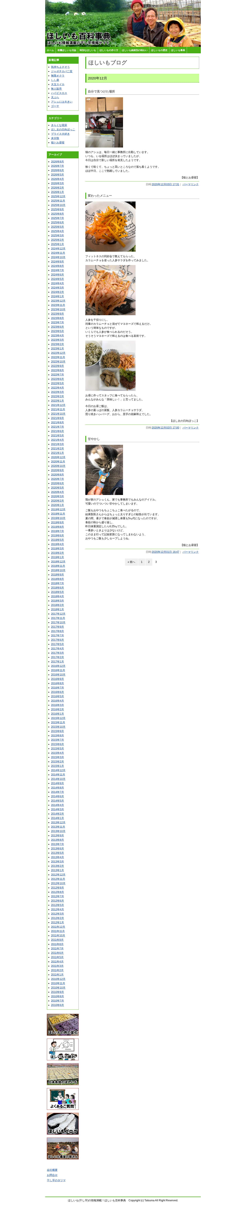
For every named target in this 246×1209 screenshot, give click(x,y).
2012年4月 (57, 909)
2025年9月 (57, 209)
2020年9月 (57, 470)
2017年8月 (57, 631)
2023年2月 (57, 344)
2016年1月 (57, 713)
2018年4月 (57, 596)
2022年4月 (57, 387)
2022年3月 (57, 392)
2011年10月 (58, 935)
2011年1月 (57, 974)
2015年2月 (57, 761)
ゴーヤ (55, 106)
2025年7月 (57, 218)
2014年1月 (57, 818)
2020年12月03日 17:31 (165, 184)
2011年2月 (57, 970)
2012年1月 (57, 922)
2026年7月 (57, 166)
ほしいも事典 (178, 50)
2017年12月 (58, 613)
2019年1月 (57, 557)
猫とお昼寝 (57, 142)
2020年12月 (58, 457)
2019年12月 (58, 509)
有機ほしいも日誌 (66, 50)
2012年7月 (57, 896)
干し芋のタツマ (56, 1180)
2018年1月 (57, 609)
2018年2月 (57, 605)
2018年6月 (57, 587)
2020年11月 (58, 461)
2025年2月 (57, 239)
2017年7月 (57, 635)
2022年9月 (57, 366)
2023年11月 (58, 305)
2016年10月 (58, 674)
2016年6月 (57, 692)
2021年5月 (57, 435)
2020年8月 (57, 474)
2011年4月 (57, 961)
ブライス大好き (60, 133)
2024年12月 (58, 248)
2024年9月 (57, 261)
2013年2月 (57, 866)
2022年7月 (57, 374)
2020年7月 (57, 479)
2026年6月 (57, 170)
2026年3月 (57, 183)
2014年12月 (58, 770)
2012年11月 (58, 879)
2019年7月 (57, 531)
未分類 (55, 138)
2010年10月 (58, 987)
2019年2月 (57, 552)
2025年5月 (57, 226)
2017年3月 (57, 652)
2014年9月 (57, 783)
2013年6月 (57, 848)
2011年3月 (57, 966)
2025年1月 (57, 244)
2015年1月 (57, 766)
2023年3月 (57, 339)
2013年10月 (58, 831)
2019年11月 (58, 513)
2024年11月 (58, 252)
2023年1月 (57, 348)
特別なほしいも (88, 50)
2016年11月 (58, 670)
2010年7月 (57, 1000)
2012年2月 (57, 918)
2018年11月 (58, 566)
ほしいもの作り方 (109, 50)
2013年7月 (57, 844)
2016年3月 (57, 705)
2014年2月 (57, 813)
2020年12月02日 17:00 (165, 427)
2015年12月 (58, 718)
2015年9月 (57, 731)
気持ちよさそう (60, 67)
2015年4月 (57, 752)
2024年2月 (57, 292)
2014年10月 (58, 779)
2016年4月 (57, 700)
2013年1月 (57, 870)
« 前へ (131, 562)
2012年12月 (58, 874)
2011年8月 (57, 944)
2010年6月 (57, 1005)
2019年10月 (58, 518)
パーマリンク (191, 184)
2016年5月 (57, 696)
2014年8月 (57, 787)
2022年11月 (58, 357)
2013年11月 (58, 826)
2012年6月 (57, 900)
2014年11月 (58, 774)
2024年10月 (58, 257)
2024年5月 (57, 279)
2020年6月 (57, 483)
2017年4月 (57, 648)
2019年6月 (57, 535)
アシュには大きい (61, 101)
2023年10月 (58, 309)
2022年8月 (57, 370)
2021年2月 (57, 448)
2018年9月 (57, 574)
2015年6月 (57, 744)
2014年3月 (57, 809)
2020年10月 (58, 466)
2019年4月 (57, 544)
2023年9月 (57, 313)
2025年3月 (57, 235)
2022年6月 (57, 379)
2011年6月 (57, 952)
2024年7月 (57, 270)
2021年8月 (57, 422)
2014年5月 (57, 800)
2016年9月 (57, 679)
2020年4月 (57, 492)
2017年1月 (57, 661)
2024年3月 (57, 287)
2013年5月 (57, 852)
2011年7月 (57, 948)
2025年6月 (57, 222)
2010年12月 (58, 979)
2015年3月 (57, 757)
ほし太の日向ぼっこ (63, 129)
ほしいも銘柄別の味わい (135, 50)
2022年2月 (57, 396)
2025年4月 (57, 231)
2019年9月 (57, 522)
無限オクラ (57, 75)
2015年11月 (58, 722)
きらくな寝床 (59, 125)
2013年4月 (57, 857)
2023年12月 (58, 300)
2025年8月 (57, 213)
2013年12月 (58, 822)
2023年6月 (57, 326)
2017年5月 (57, 644)
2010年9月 (57, 992)
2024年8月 (57, 266)
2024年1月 (57, 296)
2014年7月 (57, 792)
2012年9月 (57, 887)
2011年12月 (58, 926)
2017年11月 (58, 618)
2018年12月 (58, 561)
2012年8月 (57, 892)
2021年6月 (57, 431)
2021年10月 (58, 413)
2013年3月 (57, 861)
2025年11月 (58, 200)
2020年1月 (57, 505)
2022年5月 (57, 383)
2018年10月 (58, 570)
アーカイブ (55, 154)
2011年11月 (58, 931)
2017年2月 (57, 657)
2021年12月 (58, 405)
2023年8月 (57, 318)
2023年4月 (57, 335)
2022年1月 (57, 400)
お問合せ (52, 1175)
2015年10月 (58, 726)
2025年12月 (58, 196)
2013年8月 (57, 839)
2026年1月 (57, 192)
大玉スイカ (57, 84)
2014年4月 (57, 805)
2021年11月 (58, 409)
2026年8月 (57, 161)
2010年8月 (57, 996)
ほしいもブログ (107, 63)
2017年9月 (57, 626)
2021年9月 (57, 418)
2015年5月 (57, 748)
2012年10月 (58, 883)
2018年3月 (57, 600)
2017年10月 (58, 622)
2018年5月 (57, 592)
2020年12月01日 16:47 (165, 551)
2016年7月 (57, 687)
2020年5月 (57, 487)
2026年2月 (57, 187)
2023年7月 (57, 322)
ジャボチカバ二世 (61, 71)
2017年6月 (57, 639)
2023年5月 (57, 331)
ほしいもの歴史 (159, 50)
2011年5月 (57, 957)
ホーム (50, 50)
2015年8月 (57, 735)
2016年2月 (57, 709)
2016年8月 (57, 683)
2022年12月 (58, 352)
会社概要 (52, 1170)
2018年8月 (57, 579)
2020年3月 (57, 496)
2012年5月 (57, 905)
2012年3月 (57, 913)
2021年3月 (57, 444)
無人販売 (56, 88)
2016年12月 (58, 666)
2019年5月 (57, 539)
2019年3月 (57, 548)
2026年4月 (57, 179)
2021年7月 (57, 426)
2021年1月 (57, 452)
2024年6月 (57, 274)
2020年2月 (57, 500)
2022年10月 (58, 361)
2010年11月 (58, 983)
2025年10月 (58, 205)
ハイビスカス (59, 93)
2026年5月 (57, 174)
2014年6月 (57, 796)
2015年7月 (57, 739)
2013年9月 (57, 835)
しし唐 (55, 80)
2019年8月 (57, 526)
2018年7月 (57, 583)
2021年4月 (57, 439)
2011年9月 (57, 939)
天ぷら (55, 97)
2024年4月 (57, 283)
